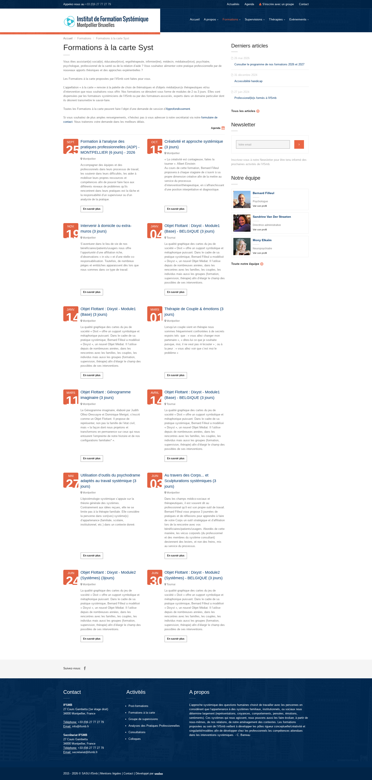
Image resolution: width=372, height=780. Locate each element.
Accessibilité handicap (248, 81)
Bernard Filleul (263, 193)
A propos (210, 19)
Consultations (137, 732)
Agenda (249, 4)
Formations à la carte (142, 712)
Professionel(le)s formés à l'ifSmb (255, 98)
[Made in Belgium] (158, 773)
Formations (230, 19)
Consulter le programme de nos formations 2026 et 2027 (269, 64)
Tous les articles (243, 111)
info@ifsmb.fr (80, 726)
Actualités (233, 4)
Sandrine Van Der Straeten (272, 216)
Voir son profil (260, 206)
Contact (304, 4)
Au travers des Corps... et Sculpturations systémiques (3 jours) (190, 480)
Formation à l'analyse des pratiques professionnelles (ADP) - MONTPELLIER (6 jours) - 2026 (110, 147)
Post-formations (138, 706)
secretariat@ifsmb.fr (85, 752)
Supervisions (253, 19)
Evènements (297, 19)
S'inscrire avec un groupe (278, 4)
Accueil (195, 19)
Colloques (135, 738)
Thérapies (276, 19)
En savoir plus (92, 208)
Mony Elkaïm (262, 240)
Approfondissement (178, 108)
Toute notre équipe (245, 263)
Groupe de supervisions (143, 719)
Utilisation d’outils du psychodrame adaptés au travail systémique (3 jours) (110, 480)
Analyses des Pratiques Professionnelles (154, 725)
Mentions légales (110, 773)
